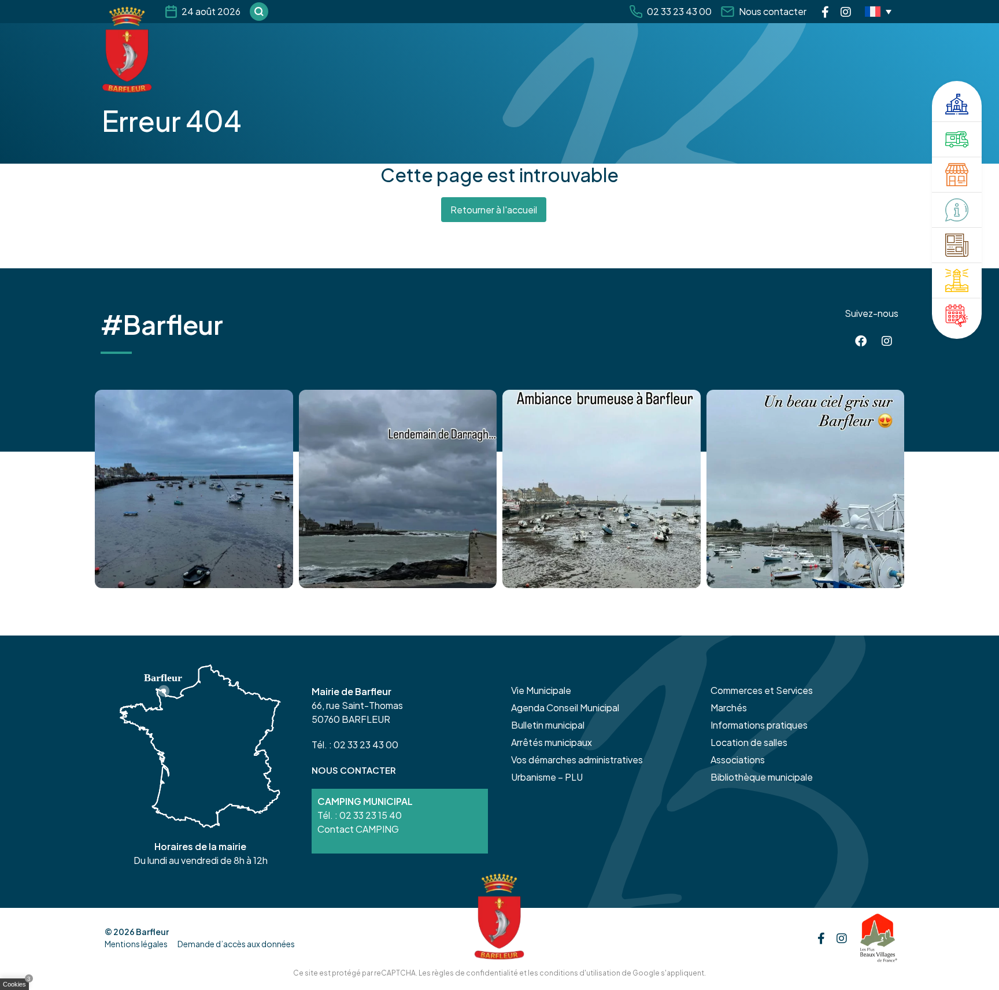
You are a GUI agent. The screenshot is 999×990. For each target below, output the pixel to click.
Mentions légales (136, 944)
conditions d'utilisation (579, 973)
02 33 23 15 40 (370, 815)
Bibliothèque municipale (762, 777)
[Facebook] (825, 11)
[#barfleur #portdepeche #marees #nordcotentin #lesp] (805, 489)
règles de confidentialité (475, 973)
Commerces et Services (762, 690)
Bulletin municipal (547, 725)
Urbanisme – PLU (547, 777)
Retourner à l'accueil (493, 210)
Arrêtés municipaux (551, 742)
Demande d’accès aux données (236, 944)
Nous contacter (772, 11)
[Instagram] (846, 11)
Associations (738, 759)
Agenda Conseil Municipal (565, 707)
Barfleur (152, 931)
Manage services (17, 986)
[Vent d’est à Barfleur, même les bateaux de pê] (398, 489)
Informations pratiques (759, 725)
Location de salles (749, 742)
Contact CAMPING (358, 829)
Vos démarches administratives (577, 759)
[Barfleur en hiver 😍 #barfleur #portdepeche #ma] (194, 489)
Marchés (729, 707)
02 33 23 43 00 (679, 11)
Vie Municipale (541, 690)
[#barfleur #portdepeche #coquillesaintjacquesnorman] (601, 489)
